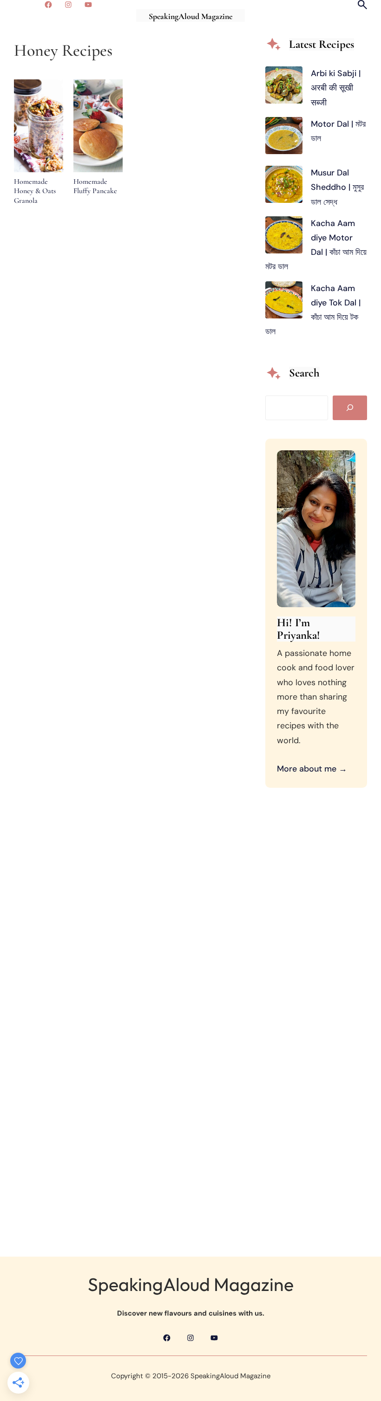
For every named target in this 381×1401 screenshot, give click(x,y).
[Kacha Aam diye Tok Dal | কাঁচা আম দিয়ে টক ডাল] (283, 302)
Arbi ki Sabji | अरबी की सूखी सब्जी (336, 88)
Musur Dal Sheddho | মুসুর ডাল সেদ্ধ (337, 187)
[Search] (350, 408)
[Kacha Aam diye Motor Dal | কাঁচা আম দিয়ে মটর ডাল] (283, 237)
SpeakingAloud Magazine (190, 16)
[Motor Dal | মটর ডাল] (283, 138)
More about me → (312, 768)
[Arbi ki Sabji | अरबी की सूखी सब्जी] (283, 87)
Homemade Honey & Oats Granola (35, 191)
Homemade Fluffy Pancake (95, 186)
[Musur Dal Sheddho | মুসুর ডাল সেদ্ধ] (283, 187)
